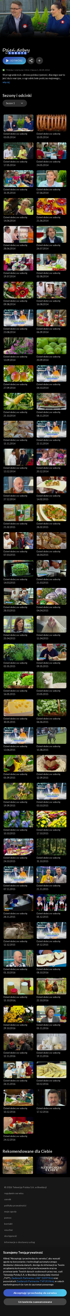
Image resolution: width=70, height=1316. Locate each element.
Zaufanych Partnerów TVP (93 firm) (35, 1281)
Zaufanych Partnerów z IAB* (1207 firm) (32, 1278)
